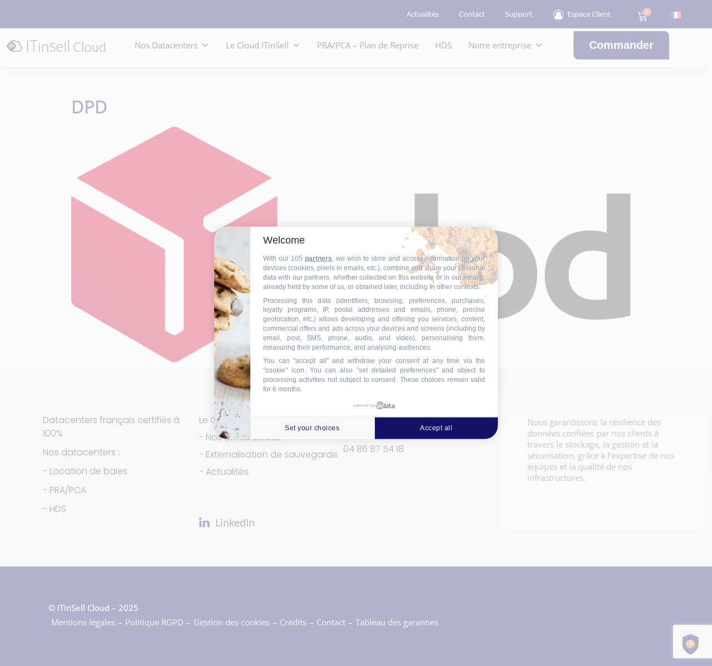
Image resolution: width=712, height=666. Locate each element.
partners (318, 258)
